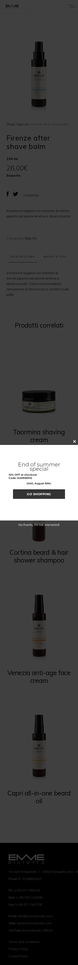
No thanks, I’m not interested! (39, 525)
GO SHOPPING (39, 494)
